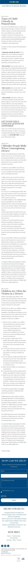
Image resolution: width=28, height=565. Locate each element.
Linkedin (8, 546)
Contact (19, 540)
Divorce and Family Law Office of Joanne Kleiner (14, 5)
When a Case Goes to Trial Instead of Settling (14, 519)
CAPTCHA (3, 496)
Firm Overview (14, 538)
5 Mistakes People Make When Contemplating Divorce (13, 148)
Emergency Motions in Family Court (14, 513)
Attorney (9, 540)
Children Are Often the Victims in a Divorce (13, 292)
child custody (5, 29)
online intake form (13, 282)
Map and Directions (6, 553)
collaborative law (21, 200)
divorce (16, 154)
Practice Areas (16, 536)
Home (9, 536)
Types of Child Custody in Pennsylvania (9, 21)
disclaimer (11, 490)
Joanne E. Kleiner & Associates (11, 262)
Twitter (5, 546)
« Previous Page (5, 451)
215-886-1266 (14, 2)
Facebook (2, 546)
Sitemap (19, 555)
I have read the (8, 491)
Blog (14, 540)
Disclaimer (14, 555)
